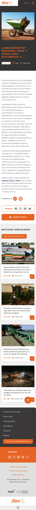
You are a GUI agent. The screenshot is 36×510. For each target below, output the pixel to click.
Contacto (7, 431)
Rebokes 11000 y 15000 (11, 181)
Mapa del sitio (18, 475)
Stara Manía (8, 426)
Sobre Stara (7, 416)
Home (5, 10)
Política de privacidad (18, 467)
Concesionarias (9, 421)
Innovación (19, 10)
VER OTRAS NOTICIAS (14, 236)
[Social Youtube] (22, 457)
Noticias (11, 10)
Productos (6, 63)
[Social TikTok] (27, 457)
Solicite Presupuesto (18, 441)
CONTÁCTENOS (19, 217)
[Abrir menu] (33, 3)
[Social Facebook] (9, 457)
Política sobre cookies (18, 471)
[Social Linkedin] (18, 457)
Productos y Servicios (11, 412)
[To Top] (27, 400)
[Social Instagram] (13, 457)
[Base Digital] (18, 507)
